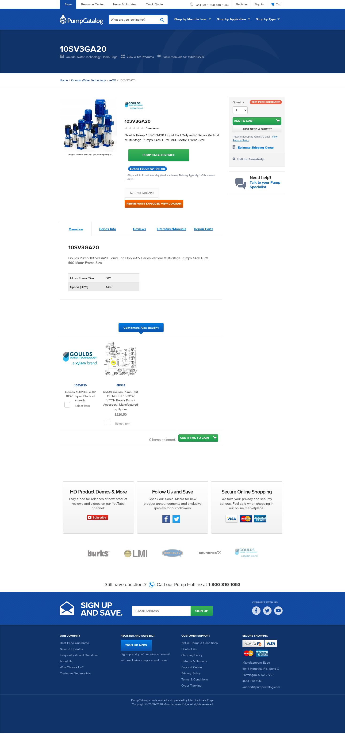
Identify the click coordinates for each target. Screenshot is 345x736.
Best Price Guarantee (74, 643)
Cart (278, 4)
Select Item (82, 405)
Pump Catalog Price (158, 155)
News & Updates (124, 4)
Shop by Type (266, 19)
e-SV (112, 80)
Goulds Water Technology (88, 80)
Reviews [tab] (139, 229)
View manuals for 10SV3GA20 (183, 57)
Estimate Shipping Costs (256, 147)
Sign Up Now (136, 645)
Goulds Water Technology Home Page (91, 57)
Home (64, 80)
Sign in (259, 4)
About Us (66, 661)
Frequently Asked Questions (79, 655)
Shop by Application (231, 19)
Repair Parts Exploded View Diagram (153, 203)
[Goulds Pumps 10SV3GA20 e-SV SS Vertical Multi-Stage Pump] (89, 124)
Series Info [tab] (107, 229)
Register (241, 4)
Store (68, 4)
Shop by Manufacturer (190, 19)
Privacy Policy (191, 673)
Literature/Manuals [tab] (171, 229)
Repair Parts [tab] (203, 229)
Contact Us (189, 649)
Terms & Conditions (194, 679)
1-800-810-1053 (218, 5)
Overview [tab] (76, 229)
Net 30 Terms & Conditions (199, 643)
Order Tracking (191, 685)
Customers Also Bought (141, 327)
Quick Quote (154, 4)
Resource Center (92, 4)
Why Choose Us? (72, 667)
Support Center (191, 667)
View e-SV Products (140, 57)
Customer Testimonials (75, 673)
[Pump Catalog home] (81, 19)
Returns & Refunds (194, 661)
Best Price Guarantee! (266, 102)
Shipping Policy (192, 655)
